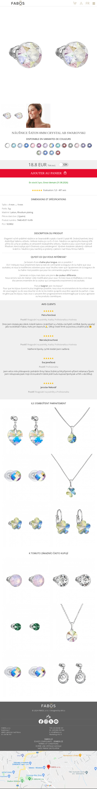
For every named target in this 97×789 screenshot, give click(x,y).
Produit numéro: (17, 220)
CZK (65, 164)
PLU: (7, 224)
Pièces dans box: (13, 216)
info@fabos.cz (56, 732)
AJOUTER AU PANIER (46, 173)
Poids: (6, 208)
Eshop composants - (48, 741)
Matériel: (17, 212)
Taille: (12, 204)
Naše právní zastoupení (48, 748)
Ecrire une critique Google (48, 746)
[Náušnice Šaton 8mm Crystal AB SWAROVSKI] (13, 116)
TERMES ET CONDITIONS (48, 743)
